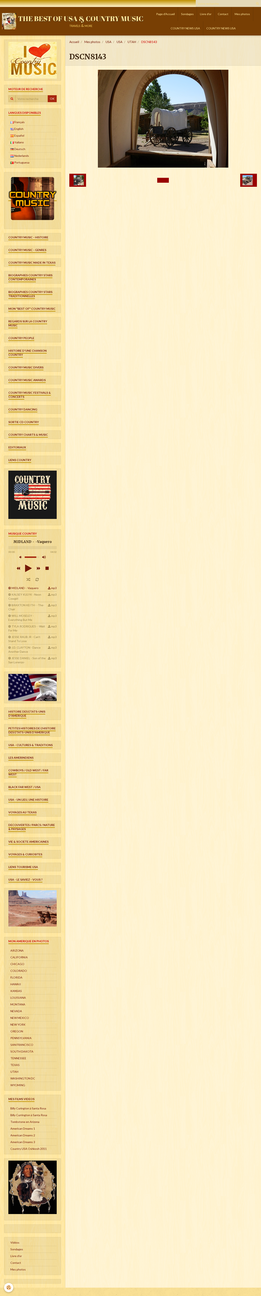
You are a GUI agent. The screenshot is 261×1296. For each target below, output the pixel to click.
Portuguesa (21, 162)
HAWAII (15, 984)
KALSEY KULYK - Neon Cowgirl (24, 596)
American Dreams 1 (22, 1128)
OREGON (16, 1031)
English (18, 128)
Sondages (187, 14)
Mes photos (242, 14)
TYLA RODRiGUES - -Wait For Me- (26, 628)
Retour (163, 180)
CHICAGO (17, 964)
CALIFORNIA (19, 957)
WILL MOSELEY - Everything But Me (21, 617)
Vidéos (14, 1242)
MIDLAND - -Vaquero (25, 588)
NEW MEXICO (19, 1018)
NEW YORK (17, 1024)
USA (108, 42)
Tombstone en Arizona (24, 1121)
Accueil (74, 42)
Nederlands (21, 155)
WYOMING (17, 1085)
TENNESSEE (18, 1058)
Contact (223, 14)
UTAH (131, 42)
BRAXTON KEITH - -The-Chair (26, 607)
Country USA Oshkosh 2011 (28, 1148)
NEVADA (16, 1011)
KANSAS (16, 991)
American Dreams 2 (22, 1135)
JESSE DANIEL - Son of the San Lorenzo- (27, 660)
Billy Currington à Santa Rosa (28, 1115)
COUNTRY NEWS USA (185, 28)
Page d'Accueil (165, 14)
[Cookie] (8, 1287)
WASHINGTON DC (22, 1078)
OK (52, 98)
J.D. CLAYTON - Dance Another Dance (24, 649)
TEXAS (15, 1065)
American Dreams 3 (22, 1142)
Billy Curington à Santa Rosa (28, 1108)
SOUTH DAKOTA (21, 1051)
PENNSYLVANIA (21, 1038)
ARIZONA (17, 950)
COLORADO (18, 970)
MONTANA (17, 1004)
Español (19, 135)
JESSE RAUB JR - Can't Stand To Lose (24, 639)
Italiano (19, 142)
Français (19, 122)
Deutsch (19, 149)
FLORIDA (16, 977)
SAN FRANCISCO (21, 1044)
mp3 (54, 588)
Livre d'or (205, 14)
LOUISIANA (18, 997)
